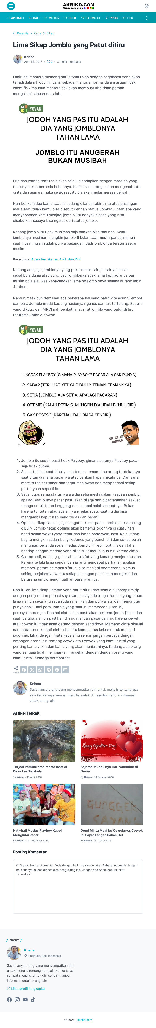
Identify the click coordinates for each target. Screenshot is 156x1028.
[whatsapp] (40, 669)
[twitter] (32, 669)
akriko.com (84, 1020)
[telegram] (48, 669)
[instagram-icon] (17, 1000)
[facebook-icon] (9, 1000)
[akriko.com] (78, 6)
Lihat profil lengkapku (27, 989)
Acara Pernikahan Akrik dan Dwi (56, 259)
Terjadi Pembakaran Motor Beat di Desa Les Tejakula (40, 769)
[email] (65, 669)
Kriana (29, 950)
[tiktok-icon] (33, 1000)
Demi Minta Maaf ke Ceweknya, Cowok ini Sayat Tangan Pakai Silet (112, 832)
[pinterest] (57, 669)
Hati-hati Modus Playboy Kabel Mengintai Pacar (37, 832)
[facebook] (23, 669)
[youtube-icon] (25, 1000)
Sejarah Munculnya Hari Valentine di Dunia (109, 769)
